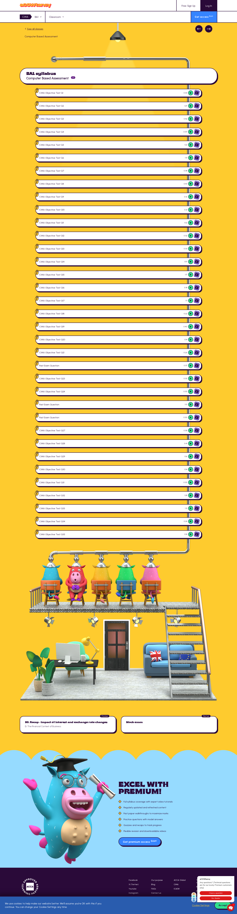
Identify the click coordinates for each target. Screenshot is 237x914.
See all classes (35, 28)
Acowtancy (35, 5)
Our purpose (157, 880)
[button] (230, 907)
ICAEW (177, 889)
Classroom (55, 16)
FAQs (153, 889)
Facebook (133, 880)
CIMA (25, 16)
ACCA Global (180, 880)
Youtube (132, 889)
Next (208, 28)
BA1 (37, 16)
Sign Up (188, 5)
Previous (199, 28)
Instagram (133, 893)
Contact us (156, 893)
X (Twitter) (133, 884)
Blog (153, 884)
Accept (222, 905)
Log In (209, 5)
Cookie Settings (201, 905)
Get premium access (140, 841)
